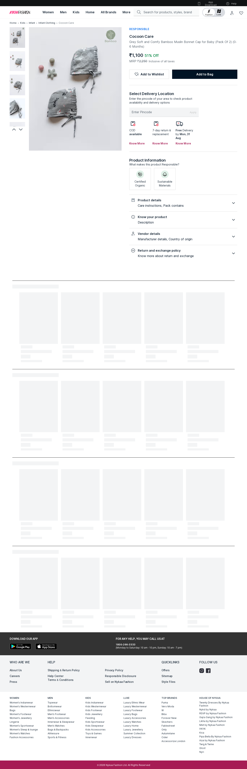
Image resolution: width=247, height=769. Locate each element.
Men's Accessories (58, 718)
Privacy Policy (114, 670)
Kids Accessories (95, 729)
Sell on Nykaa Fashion (119, 681)
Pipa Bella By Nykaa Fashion (215, 736)
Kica (201, 732)
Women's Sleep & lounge (24, 729)
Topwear (53, 702)
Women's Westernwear (23, 706)
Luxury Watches (132, 721)
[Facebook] (209, 670)
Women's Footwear (20, 714)
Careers (15, 676)
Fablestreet (168, 725)
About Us (16, 670)
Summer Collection (134, 733)
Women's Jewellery (21, 718)
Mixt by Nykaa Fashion (212, 724)
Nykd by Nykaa (208, 709)
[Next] (21, 129)
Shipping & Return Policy (64, 670)
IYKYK (202, 728)
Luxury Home (131, 725)
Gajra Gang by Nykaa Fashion (216, 717)
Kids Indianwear (94, 702)
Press (13, 681)
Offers (166, 670)
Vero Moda (168, 706)
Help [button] (234, 3)
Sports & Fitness (57, 737)
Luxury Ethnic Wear (134, 702)
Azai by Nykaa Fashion (212, 740)
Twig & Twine (206, 744)
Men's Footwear (57, 714)
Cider (165, 737)
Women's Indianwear (21, 702)
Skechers (167, 721)
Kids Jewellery (93, 714)
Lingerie (14, 721)
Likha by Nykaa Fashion (212, 721)
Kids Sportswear (95, 721)
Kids (22, 22)
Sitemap (167, 676)
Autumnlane (168, 733)
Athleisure (53, 733)
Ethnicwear (54, 710)
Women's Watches (20, 733)
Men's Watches (56, 725)
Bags (12, 710)
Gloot (202, 748)
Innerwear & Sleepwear (61, 721)
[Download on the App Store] (46, 647)
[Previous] (13, 129)
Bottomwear (55, 706)
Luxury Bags (130, 714)
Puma (165, 702)
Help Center (55, 676)
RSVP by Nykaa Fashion (212, 713)
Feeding (90, 718)
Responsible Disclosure (120, 676)
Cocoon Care (141, 36)
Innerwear (91, 737)
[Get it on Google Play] (20, 647)
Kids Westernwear (95, 706)
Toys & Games (93, 733)
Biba (164, 714)
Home (13, 22)
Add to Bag (204, 74)
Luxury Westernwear (135, 706)
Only (164, 729)
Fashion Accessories (22, 737)
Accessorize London (173, 741)
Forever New (169, 718)
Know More (137, 143)
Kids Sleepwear (94, 725)
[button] (213, 12)
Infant (32, 22)
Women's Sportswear (22, 725)
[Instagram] (202, 670)
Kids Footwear (93, 710)
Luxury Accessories (135, 718)
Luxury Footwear (133, 710)
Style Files (168, 681)
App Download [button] (211, 3)
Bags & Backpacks (58, 729)
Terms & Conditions (61, 679)
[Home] (19, 12)
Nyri (201, 751)
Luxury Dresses (132, 737)
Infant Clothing (46, 22)
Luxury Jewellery (133, 729)
